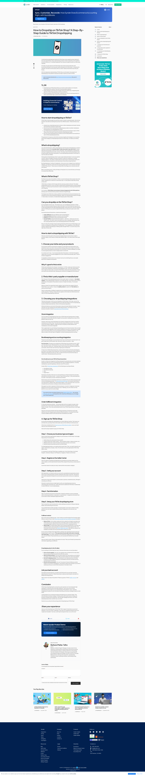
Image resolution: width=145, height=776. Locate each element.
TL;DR (98, 29)
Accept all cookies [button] (132, 773)
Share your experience (102, 57)
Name (42, 677)
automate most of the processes (61, 308)
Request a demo (50, 632)
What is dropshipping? (102, 34)
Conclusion (99, 56)
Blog (34, 24)
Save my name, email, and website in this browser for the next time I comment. (54, 682)
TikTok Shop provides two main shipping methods (65, 519)
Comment (43, 668)
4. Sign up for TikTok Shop (102, 54)
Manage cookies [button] (139, 773)
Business (36, 24)
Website (69, 677)
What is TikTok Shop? (101, 36)
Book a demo (117, 4)
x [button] (143, 773)
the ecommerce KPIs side (61, 381)
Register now (41, 18)
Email (56, 677)
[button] (101, 4)
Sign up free (110, 4)
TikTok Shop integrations (52, 366)
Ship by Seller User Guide (62, 528)
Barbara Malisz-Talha (59, 645)
